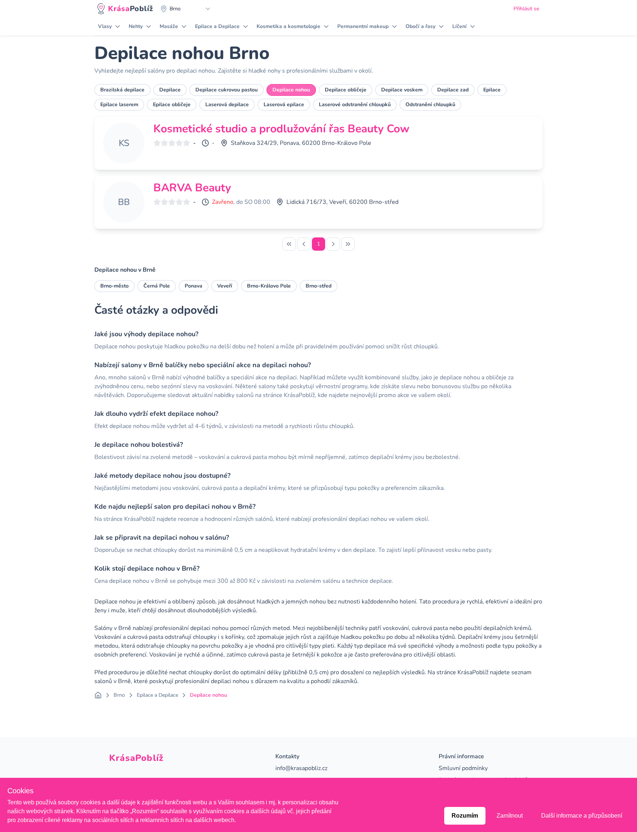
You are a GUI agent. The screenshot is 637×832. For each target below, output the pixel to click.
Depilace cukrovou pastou (226, 89)
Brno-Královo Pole (269, 285)
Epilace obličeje (172, 104)
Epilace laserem (119, 104)
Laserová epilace (284, 104)
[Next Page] (333, 244)
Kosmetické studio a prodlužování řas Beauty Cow (281, 128)
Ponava (193, 285)
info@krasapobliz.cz (301, 768)
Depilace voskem (401, 89)
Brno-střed (318, 285)
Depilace (170, 89)
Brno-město (114, 285)
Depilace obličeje (345, 89)
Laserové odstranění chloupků (355, 104)
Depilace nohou (291, 89)
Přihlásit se (526, 8)
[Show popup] (209, 9)
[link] (289, 244)
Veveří (224, 285)
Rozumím (465, 815)
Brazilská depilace (122, 89)
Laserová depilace (227, 104)
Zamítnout (510, 815)
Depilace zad (453, 89)
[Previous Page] (303, 244)
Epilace (492, 89)
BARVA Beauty (192, 187)
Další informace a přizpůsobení (581, 815)
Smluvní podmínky (463, 768)
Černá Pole (156, 285)
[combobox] (185, 9)
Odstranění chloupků (430, 104)
